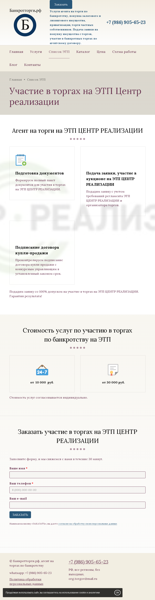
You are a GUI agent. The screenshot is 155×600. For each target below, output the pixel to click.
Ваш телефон (20, 483)
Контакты (32, 64)
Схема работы (124, 51)
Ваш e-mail (18, 498)
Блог (13, 64)
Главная (16, 51)
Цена (101, 51)
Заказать (61, 4)
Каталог (83, 51)
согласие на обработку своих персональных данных (87, 523)
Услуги (36, 51)
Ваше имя (17, 468)
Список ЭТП (59, 51)
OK (117, 592)
